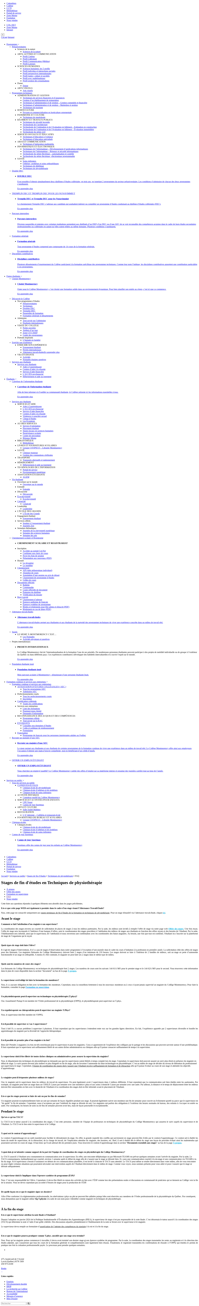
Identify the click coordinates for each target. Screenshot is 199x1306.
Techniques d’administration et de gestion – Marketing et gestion (50, 105)
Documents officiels (25, 582)
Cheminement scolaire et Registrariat (27, 538)
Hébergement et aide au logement (37, 376)
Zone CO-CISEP (30, 333)
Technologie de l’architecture (35, 124)
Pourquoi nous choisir (32, 711)
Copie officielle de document (35, 590)
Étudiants (10, 379)
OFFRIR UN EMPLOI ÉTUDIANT (28, 760)
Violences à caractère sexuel (35, 416)
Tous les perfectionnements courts (37, 696)
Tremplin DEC (29, 311)
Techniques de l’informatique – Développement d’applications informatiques (55, 149)
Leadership (27, 509)
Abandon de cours (30, 573)
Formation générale (20, 236)
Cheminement (23, 568)
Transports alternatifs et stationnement (39, 460)
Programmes (12, 44)
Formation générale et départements (38, 316)
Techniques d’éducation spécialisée (38, 139)
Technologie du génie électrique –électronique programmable (49, 156)
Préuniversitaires (19, 47)
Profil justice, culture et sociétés (36, 76)
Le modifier (28, 565)
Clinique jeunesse (30, 453)
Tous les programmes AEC (34, 689)
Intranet (9, 30)
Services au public (14, 780)
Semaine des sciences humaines (36, 533)
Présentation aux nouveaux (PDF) (37, 558)
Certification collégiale (27, 701)
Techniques (27, 306)
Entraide (26, 489)
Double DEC (17, 171)
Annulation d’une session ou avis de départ (41, 575)
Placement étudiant (31, 428)
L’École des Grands (31, 513)
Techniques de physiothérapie (35, 168)
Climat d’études (29, 418)
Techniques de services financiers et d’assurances (44, 98)
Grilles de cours (29, 580)
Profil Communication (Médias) (36, 61)
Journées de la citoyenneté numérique (39, 530)
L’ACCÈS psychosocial (33, 374)
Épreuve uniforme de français (35, 602)
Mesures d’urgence (14, 1296)
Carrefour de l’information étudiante (27, 381)
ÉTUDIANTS (23, 723)
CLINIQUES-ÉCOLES (27, 785)
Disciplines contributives (22, 253)
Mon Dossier (12, 1298)
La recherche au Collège (16, 1289)
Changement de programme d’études (38, 578)
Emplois (10, 1281)
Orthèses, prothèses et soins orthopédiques (41, 163)
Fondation (10, 18)
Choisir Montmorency (21, 279)
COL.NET (11, 25)
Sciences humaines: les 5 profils (36, 68)
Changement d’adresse (32, 599)
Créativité (21, 501)
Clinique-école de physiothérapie (37, 788)
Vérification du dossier (32, 595)
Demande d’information (33, 713)
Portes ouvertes (29, 328)
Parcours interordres (20, 213)
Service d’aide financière (33, 372)
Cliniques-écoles (19, 822)
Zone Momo (11, 15)
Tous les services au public (23, 783)
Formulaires (28, 730)
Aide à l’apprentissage (32, 367)
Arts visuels (28, 90)
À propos (10, 889)
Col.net (4, 37)
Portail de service (13, 13)
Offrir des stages (13, 892)
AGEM (26, 477)
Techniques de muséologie (34, 117)
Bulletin (26, 585)
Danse (25, 86)
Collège (9, 6)
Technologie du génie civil (34, 132)
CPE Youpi (27, 802)
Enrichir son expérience (22, 342)
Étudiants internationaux (33, 323)
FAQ (8, 896)
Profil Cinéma (29, 56)
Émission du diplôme (32, 592)
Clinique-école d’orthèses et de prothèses (40, 790)
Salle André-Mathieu (31, 809)
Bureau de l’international (17, 1291)
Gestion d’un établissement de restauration (41, 100)
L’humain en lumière (31, 340)
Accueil (4, 876)
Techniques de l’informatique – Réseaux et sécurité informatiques (50, 151)
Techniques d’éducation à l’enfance (38, 137)
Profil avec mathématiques (34, 78)
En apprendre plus (25, 188)
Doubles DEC (29, 308)
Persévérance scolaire (32, 433)
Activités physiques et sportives (36, 639)
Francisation (22, 733)
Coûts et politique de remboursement (38, 728)
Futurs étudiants (13, 276)
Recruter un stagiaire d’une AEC (26, 738)
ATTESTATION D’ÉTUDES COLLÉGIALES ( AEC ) (41, 687)
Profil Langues (29, 64)
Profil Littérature (30, 59)
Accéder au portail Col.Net (34, 551)
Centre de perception (31, 436)
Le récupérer (28, 563)
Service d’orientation (31, 426)
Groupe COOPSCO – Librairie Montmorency (42, 448)
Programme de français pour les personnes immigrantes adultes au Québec (54, 735)
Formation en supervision (17, 894)
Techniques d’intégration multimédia (38, 144)
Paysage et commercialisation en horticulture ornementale (47, 112)
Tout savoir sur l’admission (34, 320)
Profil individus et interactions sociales (39, 71)
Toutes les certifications (33, 704)
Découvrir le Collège (21, 299)
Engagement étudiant (32, 347)
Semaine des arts (30, 535)
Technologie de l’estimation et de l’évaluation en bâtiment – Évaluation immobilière (58, 129)
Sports (14, 632)
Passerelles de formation (33, 313)
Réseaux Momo (29, 438)
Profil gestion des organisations (36, 81)
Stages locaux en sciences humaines (38, 431)
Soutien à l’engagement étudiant (36, 523)
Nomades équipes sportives (34, 359)
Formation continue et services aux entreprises (26, 682)
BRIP (8, 1286)
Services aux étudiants (21, 362)
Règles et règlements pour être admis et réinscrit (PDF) (46, 607)
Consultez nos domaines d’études (37, 725)
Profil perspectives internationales (37, 73)
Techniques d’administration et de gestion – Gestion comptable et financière (55, 103)
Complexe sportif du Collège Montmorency (41, 797)
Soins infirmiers (29, 161)
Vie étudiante (17, 479)
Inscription (27, 699)
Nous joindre (12, 20)
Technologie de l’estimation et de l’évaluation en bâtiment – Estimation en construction (60, 127)
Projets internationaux (32, 350)
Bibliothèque (11, 10)
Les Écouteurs (29, 421)
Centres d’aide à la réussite (34, 369)
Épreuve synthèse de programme (37, 604)
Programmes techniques (22, 93)
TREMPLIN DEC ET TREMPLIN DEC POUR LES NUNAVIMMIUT (43, 193)
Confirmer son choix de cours (35, 553)
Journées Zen (28, 526)
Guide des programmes (33, 335)
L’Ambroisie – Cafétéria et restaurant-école (41, 815)
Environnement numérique (34, 472)
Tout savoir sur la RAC (33, 721)
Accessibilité (11, 1294)
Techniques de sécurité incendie (36, 122)
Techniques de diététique (33, 166)
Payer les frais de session (33, 556)
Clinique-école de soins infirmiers (37, 792)
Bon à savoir (22, 597)
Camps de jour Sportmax (33, 805)
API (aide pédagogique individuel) (37, 570)
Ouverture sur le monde (33, 484)
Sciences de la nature (32, 51)
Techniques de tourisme (33, 107)
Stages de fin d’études (36, 876)
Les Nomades (29, 637)
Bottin (3, 1268)
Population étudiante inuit (23, 664)
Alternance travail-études (33, 352)
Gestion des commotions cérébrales (38, 455)
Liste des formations (31, 708)
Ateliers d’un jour (30, 330)
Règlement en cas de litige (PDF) (37, 609)
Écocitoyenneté (23, 496)
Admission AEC (30, 691)
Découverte (28, 494)
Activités (26, 357)
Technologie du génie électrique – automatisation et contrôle (48, 154)
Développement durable (16, 1284)
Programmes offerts (31, 718)
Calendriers (11, 3)
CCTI (9, 8)
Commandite (28, 587)
